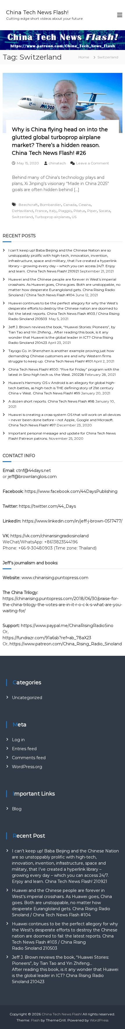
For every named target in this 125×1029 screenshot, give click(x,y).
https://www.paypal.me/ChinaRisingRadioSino (68, 625)
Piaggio (65, 211)
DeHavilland (22, 211)
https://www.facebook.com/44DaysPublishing (71, 491)
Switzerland (22, 217)
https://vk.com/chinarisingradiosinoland (49, 535)
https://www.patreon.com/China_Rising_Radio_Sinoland (66, 644)
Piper (92, 211)
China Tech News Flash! (37, 12)
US (74, 217)
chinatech (57, 163)
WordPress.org (27, 766)
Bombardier (50, 204)
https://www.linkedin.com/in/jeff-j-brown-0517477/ (72, 521)
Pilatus (79, 211)
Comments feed (29, 757)
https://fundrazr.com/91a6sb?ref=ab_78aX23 (47, 637)
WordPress (99, 1020)
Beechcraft (28, 204)
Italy (52, 211)
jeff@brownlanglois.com (32, 476)
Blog (17, 808)
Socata (104, 211)
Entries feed (24, 748)
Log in (18, 739)
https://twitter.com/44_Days (47, 506)
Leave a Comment (92, 163)
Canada (69, 204)
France (41, 211)
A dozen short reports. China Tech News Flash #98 (51, 401)
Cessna (84, 204)
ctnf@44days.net (33, 470)
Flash (35, 1020)
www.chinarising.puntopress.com (55, 577)
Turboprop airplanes (52, 217)
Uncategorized (27, 697)
